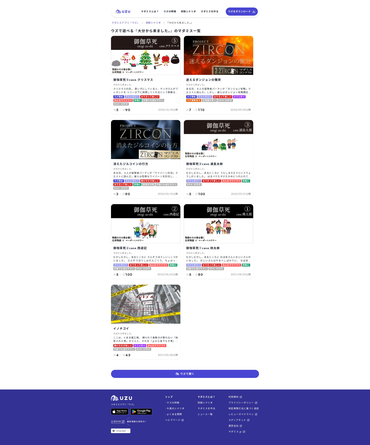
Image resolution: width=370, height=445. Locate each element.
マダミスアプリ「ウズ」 (126, 22)
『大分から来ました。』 (179, 22)
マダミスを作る (210, 11)
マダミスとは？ (150, 11)
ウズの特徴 (170, 11)
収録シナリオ (188, 11)
